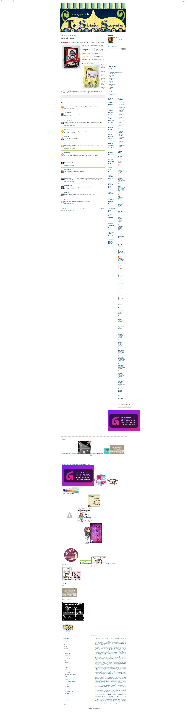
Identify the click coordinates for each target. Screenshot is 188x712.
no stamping (103, 673)
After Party (107, 639)
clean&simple (120, 268)
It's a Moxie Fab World (121, 327)
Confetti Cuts (116, 651)
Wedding (96, 700)
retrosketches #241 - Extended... (121, 286)
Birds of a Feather (117, 643)
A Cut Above (97, 639)
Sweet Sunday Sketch (104, 689)
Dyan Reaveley (111, 134)
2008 (65, 704)
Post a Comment (66, 205)
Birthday (122, 643)
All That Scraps (121, 104)
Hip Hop (121, 662)
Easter (111, 657)
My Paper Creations (110, 172)
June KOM (107, 664)
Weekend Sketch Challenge (111, 700)
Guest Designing (97, 662)
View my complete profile (117, 39)
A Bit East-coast (111, 157)
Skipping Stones (105, 685)
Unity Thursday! (67, 684)
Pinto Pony (112, 676)
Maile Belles (110, 181)
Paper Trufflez (111, 161)
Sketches (98, 685)
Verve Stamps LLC (121, 125)
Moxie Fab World (121, 325)
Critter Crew (97, 653)
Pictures (107, 676)
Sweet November (121, 687)
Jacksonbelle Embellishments (118, 663)
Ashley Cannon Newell (111, 233)
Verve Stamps (106, 698)
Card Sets (114, 647)
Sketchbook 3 (124, 684)
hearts (117, 662)
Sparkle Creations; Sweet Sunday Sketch (116, 686)
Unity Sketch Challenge (119, 694)
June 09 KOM (102, 664)
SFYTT (96, 684)
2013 (65, 646)
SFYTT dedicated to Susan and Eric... (71, 681)
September (67, 658)
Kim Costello (110, 112)
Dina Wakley (110, 150)
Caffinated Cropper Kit (68, 97)
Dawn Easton (110, 152)
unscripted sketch (97, 696)
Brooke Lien (110, 223)
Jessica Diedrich (67, 120)
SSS (123, 686)
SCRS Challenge (123, 681)
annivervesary (112, 641)
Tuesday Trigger (121, 692)
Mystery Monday (122, 672)
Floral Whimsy (113, 659)
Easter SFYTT (67, 672)
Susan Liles (111, 91)
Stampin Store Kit (98, 687)
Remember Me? (67, 696)
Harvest (113, 662)
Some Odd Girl (120, 685)
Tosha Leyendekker (112, 94)
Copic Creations (121, 365)
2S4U (103, 638)
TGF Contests (113, 690)
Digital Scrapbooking (113, 654)
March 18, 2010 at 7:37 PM (69, 188)
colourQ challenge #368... (121, 293)
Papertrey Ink (121, 114)
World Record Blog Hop (101, 703)
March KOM (117, 665)
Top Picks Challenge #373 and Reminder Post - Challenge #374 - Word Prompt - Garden (121, 169)
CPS (111, 652)
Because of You (110, 643)
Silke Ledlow (110, 110)
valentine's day (104, 696)
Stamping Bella (111, 687)
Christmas (97, 649)
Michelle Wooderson (110, 176)
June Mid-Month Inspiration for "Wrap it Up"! (121, 263)
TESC (102, 690)
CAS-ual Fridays (121, 244)
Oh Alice (118, 673)
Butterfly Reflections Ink (110, 646)
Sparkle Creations (122, 116)
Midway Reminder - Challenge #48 (121, 360)
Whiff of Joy (118, 700)
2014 (65, 644)
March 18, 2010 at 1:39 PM (69, 165)
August (66, 660)
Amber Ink (100, 641)
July (65, 662)
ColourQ (111, 651)
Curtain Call (104, 653)
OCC (115, 673)
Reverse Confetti (100, 680)
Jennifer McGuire (110, 117)
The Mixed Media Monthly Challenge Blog (121, 259)
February (66, 698)
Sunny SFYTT (67, 693)
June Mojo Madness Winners (121, 278)
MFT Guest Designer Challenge (112, 668)
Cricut (123, 652)
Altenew (96, 641)
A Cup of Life (123, 638)
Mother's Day (97, 672)
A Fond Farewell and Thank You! (121, 352)
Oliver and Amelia (98, 674)
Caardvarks (121, 131)
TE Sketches (123, 689)
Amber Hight (117, 37)
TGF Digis (118, 690)
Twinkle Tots (105, 694)
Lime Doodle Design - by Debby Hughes (111, 242)
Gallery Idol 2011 (98, 660)
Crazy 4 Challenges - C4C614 (120, 220)
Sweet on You (97, 689)
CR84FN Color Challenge (121, 341)
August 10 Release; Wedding (110, 642)
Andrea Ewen (111, 76)
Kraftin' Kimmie (122, 113)
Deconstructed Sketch (112, 653)
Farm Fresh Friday (112, 658)
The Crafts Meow (107, 691)
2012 (65, 648)
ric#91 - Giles (120, 320)
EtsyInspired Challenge (120, 372)
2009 (65, 702)
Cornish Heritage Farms (99, 652)
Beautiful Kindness (104, 643)
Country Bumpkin (106, 652)
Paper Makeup (123, 674)
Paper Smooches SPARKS (121, 308)
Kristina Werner (111, 108)
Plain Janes (117, 676)
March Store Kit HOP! (69, 691)
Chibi (116, 648)
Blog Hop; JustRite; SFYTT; (113, 644)
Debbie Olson (110, 143)
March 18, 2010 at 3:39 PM (69, 181)
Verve (110, 696)
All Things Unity (122, 639)
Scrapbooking (108, 681)
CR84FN (115, 652)
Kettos (121, 664)
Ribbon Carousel (114, 680)
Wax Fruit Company (122, 699)
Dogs (103, 657)
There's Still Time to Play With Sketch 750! (121, 160)
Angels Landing (106, 641)
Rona (65, 129)
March (66, 669)
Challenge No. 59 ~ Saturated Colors (121, 367)
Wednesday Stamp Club (102, 700)
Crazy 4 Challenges (120, 218)
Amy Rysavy (110, 132)
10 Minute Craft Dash (121, 237)
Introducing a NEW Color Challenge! (120, 344)
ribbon (109, 680)
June (66, 664)
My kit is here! (67, 686)
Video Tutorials (116, 698)
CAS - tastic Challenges (120, 382)
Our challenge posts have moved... (120, 311)
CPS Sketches (121, 132)
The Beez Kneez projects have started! (71, 689)
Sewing (123, 682)
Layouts (112, 665)
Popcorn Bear (101, 677)
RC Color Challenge (114, 678)
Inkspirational (121, 165)
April (66, 667)
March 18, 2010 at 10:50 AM (69, 132)
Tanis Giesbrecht (111, 208)
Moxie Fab (102, 672)
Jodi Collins (110, 138)
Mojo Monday (102, 671)
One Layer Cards (104, 674)
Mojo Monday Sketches (121, 138)
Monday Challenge (111, 671)
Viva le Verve (99, 699)
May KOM (97, 667)
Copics (122, 651)
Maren (65, 136)
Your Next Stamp (114, 703)
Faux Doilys (124, 658)
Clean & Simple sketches (103, 649)
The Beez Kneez (74, 97)
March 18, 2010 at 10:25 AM (69, 117)
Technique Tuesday (98, 690)
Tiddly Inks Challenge (120, 227)
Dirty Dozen (120, 654)
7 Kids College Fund (121, 102)
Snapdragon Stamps (110, 105)
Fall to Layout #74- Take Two (120, 270)
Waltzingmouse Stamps (108, 699)
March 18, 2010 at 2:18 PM (69, 172)
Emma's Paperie (122, 107)
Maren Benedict (111, 225)
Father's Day (119, 658)
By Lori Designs (118, 646)
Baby (99, 643)
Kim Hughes (110, 227)
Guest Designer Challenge (120, 660)
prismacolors (113, 677)
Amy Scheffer (111, 75)
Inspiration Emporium (121, 111)
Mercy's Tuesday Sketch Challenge (113, 667)
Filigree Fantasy (107, 659)
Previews (107, 677)
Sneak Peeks (114, 685)
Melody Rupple (111, 102)
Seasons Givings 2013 (109, 682)
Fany (65, 161)
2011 (65, 650)
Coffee (117, 649)
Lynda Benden (111, 85)
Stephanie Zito (67, 185)
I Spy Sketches (101, 663)
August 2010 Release (118, 642)
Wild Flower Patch (100, 701)
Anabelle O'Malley (110, 196)
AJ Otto (109, 169)
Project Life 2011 (118, 677)
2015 (65, 642)
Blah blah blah (97, 644)
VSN (103, 699)
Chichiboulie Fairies (121, 648)
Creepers (119, 652)
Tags (110, 689)
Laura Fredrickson (110, 184)
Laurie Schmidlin (112, 84)
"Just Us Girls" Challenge (121, 177)
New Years (98, 673)
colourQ (119, 291)
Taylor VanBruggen (110, 193)
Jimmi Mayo (110, 230)
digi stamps (101, 654)
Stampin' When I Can (111, 214)
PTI (123, 677)
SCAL (104, 681)
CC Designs (107, 648)
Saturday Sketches (99, 681)
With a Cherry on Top (114, 701)
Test (105, 690)
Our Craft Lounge (116, 674)
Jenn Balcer (110, 217)
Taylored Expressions (121, 118)
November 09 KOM (109, 673)
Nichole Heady (111, 141)
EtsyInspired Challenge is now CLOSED (121, 375)
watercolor (115, 699)
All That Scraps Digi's (114, 639)
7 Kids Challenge (108, 638)
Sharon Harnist (111, 147)
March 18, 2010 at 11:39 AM (69, 148)
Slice (110, 685)
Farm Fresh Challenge (104, 658)
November (67, 655)
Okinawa (123, 673)
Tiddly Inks (99, 692)
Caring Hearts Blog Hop (120, 647)
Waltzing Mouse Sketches (122, 146)
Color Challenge (101, 651)
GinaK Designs (111, 660)
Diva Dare (109, 656)
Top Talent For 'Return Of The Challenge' (120, 302)
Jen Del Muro (111, 81)
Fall (99, 658)
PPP (104, 677)
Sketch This (121, 141)
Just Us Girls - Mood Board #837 (121, 180)
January (66, 700)
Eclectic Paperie (121, 106)
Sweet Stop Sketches (121, 143)
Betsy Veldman (111, 154)
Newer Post (63, 208)
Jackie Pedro (111, 79)
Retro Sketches (121, 678)
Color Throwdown (120, 197)
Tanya (119, 212)
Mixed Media (119, 669)
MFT (97, 668)
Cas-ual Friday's (101, 648)
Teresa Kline (111, 93)
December (67, 653)
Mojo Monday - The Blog (121, 276)
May (66, 665)
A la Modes (103, 639)
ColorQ (107, 651)
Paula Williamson (110, 238)
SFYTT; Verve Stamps (104, 684)
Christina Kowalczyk (110, 187)
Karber (117, 664)
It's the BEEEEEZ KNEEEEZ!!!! (70, 695)
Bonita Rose (66, 105)
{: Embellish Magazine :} (120, 399)
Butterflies (103, 646)
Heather (65, 192)
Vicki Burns (66, 112)
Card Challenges (103, 647)
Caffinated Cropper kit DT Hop (70, 674)
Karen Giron (110, 201)
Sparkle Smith (111, 190)
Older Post (103, 208)
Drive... (66, 676)
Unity (79, 97)
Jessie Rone (110, 159)
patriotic (103, 676)
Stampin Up (105, 687)
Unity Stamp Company (110, 166)
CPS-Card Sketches (120, 391)
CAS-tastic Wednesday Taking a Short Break (121, 384)
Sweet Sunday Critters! (69, 688)
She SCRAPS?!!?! (68, 679)
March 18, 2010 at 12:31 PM (69, 157)
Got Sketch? (121, 134)
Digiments (107, 654)
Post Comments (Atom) (70, 210)
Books (124, 644)
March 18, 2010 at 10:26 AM (69, 125)
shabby (111, 684)
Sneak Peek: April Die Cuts (121, 239)
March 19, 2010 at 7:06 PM (69, 203)
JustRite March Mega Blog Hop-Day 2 (71, 677)
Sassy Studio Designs (122, 680)
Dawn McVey (110, 122)
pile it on (120, 395)
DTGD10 (106, 657)
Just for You (112, 664)
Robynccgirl (66, 169)
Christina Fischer (110, 211)
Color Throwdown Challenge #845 (121, 199)
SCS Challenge (100, 682)
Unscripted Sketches (120, 205)
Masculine (122, 665)
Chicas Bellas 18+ (121, 206)
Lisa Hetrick (110, 235)
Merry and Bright (123, 667)
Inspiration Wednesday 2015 (108, 663)
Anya (117, 641)
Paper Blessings (111, 114)
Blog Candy (104, 644)
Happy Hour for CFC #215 (121, 246)
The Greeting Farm (121, 120)
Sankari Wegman (112, 88)
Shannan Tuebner (112, 90)
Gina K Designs (122, 109)
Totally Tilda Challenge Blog (121, 358)
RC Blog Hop (107, 678)
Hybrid (96, 663)
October (66, 656)
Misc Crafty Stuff (112, 669)
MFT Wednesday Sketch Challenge (101, 669)
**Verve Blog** (112, 73)
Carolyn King (110, 178)
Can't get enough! (68, 671)
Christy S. (110, 129)
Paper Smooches (111, 136)
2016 (65, 641)
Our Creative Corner (120, 299)
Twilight (101, 694)
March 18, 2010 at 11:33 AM (69, 140)
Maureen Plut (111, 87)
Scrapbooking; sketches (115, 681)
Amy (65, 176)
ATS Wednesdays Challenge (120, 333)
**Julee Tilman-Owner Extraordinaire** (116, 72)
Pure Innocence (102, 678)
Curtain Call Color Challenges (121, 252)
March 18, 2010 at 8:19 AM (69, 108)
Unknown (66, 143)
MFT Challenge (103, 668)
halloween (103, 662)
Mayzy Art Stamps (103, 667)
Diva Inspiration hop (116, 656)
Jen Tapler (111, 82)
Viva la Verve (123, 698)
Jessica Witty (110, 206)
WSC (106, 703)
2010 (65, 651)
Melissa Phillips (111, 125)
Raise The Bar (121, 350)
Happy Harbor (109, 662)
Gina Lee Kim (111, 163)
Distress (105, 656)
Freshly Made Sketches (120, 157)
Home (83, 208)
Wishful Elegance (107, 701)
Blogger (98, 708)
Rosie (65, 199)
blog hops (119, 644)
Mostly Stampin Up (121, 671)
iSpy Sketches (121, 135)
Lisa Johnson (110, 127)
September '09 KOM (117, 682)
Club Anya (120, 211)
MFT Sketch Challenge (121, 668)
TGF (108, 690)
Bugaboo (99, 646)
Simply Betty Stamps (117, 684)
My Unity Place (115, 672)
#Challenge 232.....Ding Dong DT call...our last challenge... (121, 230)
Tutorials (96, 694)
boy (95, 646)
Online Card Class (110, 674)
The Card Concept (120, 186)
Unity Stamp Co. (122, 122)
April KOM (121, 641)
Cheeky (112, 648)
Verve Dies (119, 696)
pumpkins (96, 678)
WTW (109, 703)
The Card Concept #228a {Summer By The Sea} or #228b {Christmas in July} (121, 189)
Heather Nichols (111, 120)
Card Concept (109, 647)
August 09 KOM (101, 642)
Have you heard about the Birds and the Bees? (73, 683)
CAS (96, 648)
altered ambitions (110, 220)
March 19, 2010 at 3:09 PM (69, 195)
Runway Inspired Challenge (120, 318)
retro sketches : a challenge (121, 284)
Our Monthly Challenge (120, 336)
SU (116, 687)
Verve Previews (97, 698)
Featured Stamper (99, 659)
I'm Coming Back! (121, 253)
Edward (122, 657)
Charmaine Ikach (112, 78)
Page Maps (121, 139)
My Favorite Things (108, 672)
